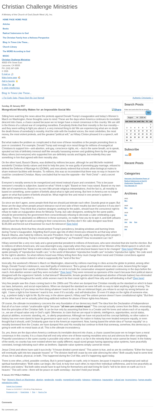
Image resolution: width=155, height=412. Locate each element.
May (125, 201)
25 (135, 137)
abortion (39, 380)
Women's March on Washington (21, 380)
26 (139, 137)
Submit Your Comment (14, 386)
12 (139, 131)
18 (135, 134)
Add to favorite (8, 81)
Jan (125, 222)
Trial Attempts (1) (130, 185)
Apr (125, 215)
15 (151, 131)
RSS (127, 155)
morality (58, 380)
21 (147, 134)
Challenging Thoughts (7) (133, 183)
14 (147, 131)
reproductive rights (10, 382)
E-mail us (6, 74)
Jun (131, 208)
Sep (135, 222)
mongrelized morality (72, 380)
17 (131, 134)
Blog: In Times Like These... (16, 93)
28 (147, 137)
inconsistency (131, 380)
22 (151, 134)
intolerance (96, 380)
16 (127, 134)
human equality (145, 380)
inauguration (107, 380)
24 (131, 137)
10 (131, 131)
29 (151, 137)
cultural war (119, 380)
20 (142, 134)
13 (142, 131)
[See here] (72, 224)
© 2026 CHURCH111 (11, 88)
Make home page (9, 77)
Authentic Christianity (143, 98)
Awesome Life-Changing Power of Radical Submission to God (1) (136, 180)
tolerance (86, 380)
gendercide (49, 380)
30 (127, 140)
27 (142, 137)
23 (127, 137)
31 (131, 140)
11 (134, 131)
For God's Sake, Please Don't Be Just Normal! (23, 98)
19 (139, 134)
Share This (6, 84)
